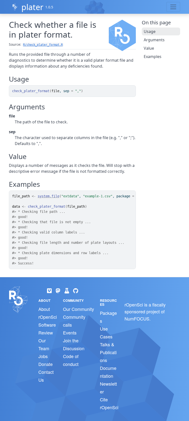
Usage (150, 31)
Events (70, 332)
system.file (48, 196)
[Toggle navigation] (173, 7)
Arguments (154, 40)
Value (149, 48)
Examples (152, 56)
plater (32, 7)
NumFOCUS (137, 318)
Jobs (43, 356)
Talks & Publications (108, 352)
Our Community (78, 309)
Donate (45, 364)
